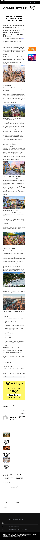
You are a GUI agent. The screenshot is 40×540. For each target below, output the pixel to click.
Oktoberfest (5, 60)
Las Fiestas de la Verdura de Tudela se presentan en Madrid (18, 529)
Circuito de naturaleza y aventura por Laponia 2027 (16, 516)
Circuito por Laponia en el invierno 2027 (15, 522)
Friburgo (16, 405)
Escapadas (9, 12)
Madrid (22, 38)
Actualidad (5, 12)
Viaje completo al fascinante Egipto (14, 526)
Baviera (8, 405)
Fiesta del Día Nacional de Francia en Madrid (16, 519)
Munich (4, 406)
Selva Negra (8, 406)
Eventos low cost (13, 12)
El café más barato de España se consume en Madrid (6, 466)
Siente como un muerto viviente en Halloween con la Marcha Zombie (6, 454)
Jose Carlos (15, 22)
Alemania (4, 405)
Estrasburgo (12, 405)
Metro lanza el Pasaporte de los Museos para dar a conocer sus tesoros (19, 475)
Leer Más (19, 425)
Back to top (35, 534)
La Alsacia (20, 405)
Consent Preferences (3, 0)
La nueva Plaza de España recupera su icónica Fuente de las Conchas (9, 475)
